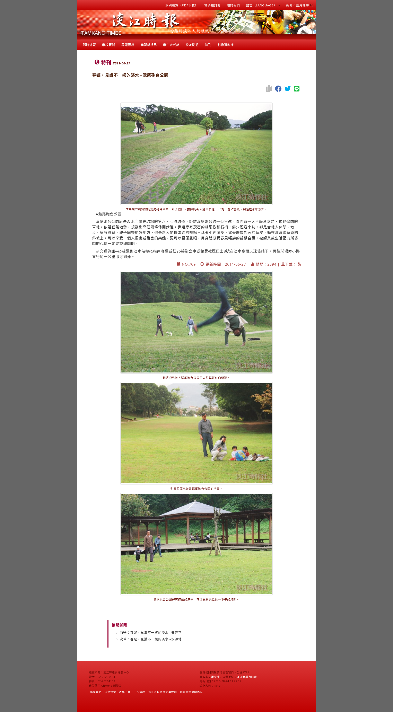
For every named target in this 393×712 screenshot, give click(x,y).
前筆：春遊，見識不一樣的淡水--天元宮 (151, 632)
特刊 (208, 45)
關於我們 (233, 5)
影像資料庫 (226, 45)
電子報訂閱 (212, 5)
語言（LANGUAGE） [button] (262, 5)
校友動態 (192, 45)
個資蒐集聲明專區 (191, 692)
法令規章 (110, 692)
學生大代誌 (171, 45)
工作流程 (139, 692)
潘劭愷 (215, 677)
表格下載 (125, 692)
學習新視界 (149, 45)
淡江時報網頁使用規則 (162, 692)
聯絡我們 (96, 692)
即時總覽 (89, 45)
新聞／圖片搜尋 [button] (298, 5)
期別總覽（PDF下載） (181, 5)
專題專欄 (127, 45)
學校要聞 (108, 45)
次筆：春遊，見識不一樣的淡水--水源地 (151, 639)
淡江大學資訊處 (247, 677)
